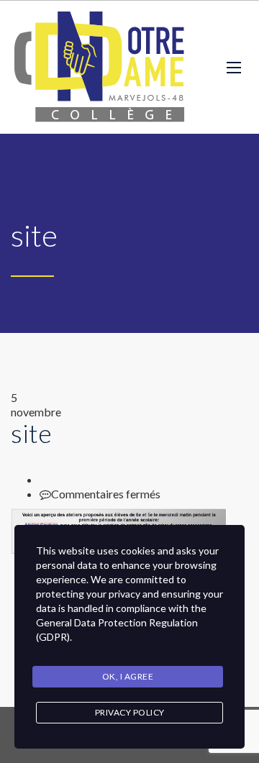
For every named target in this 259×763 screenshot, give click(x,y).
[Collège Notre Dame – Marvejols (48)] (101, 67)
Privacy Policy (130, 712)
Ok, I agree (128, 676)
